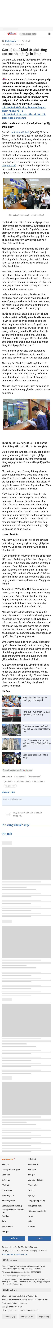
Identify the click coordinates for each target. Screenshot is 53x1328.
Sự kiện (39, 1238)
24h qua (5, 1232)
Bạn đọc (31, 1195)
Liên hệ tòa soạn (10, 1260)
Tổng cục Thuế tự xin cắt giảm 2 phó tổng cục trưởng (36, 713)
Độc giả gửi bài (27, 1316)
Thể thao (32, 1169)
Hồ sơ (30, 1216)
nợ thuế (8, 781)
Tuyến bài (14, 1238)
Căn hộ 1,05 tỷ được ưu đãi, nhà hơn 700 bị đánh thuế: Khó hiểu (37, 743)
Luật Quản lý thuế (20, 132)
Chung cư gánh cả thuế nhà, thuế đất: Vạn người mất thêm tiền (36, 729)
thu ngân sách (34, 777)
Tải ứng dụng (9, 1316)
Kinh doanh (10, 41)
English (5, 1216)
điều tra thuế (38, 781)
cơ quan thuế (9, 165)
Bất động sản (8, 1195)
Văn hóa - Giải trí (35, 1180)
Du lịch (31, 1190)
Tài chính (26, 41)
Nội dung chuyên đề (37, 1211)
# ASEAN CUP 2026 (28, 34)
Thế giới (31, 1175)
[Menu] (3, 34)
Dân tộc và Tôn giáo (11, 1169)
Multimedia (7, 1226)
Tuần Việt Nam (8, 1200)
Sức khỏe (6, 1185)
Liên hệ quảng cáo (11, 1290)
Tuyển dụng (44, 1316)
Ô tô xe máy (7, 1190)
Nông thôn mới (35, 1206)
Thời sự (5, 1164)
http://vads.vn (15, 1307)
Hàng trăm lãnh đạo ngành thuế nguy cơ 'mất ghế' (35, 699)
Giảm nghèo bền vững (12, 1206)
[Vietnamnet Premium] (8, 1160)
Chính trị (32, 1159)
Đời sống (6, 1180)
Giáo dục (6, 1175)
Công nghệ (33, 1185)
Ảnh (4, 1221)
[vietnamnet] (12, 35)
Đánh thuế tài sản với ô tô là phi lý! (35, 756)
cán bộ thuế (20, 777)
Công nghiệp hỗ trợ (36, 1200)
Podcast (31, 1226)
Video (30, 1221)
